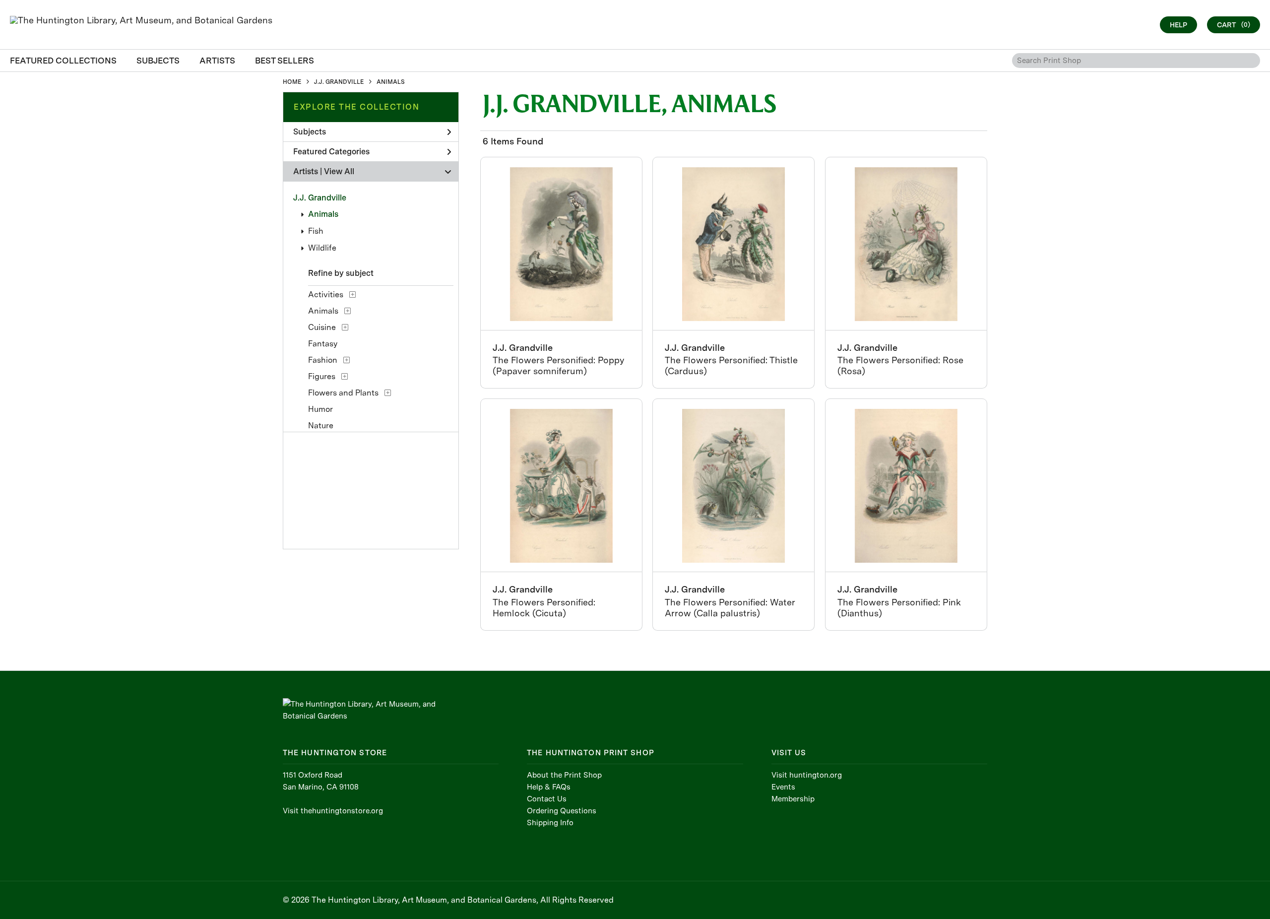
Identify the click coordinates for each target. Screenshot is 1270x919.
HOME (292, 81)
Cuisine (322, 327)
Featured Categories (331, 151)
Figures (321, 376)
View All (339, 171)
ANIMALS (391, 81)
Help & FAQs (549, 787)
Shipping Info (550, 822)
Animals (323, 214)
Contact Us (547, 798)
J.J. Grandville (319, 197)
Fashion (322, 360)
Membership (793, 798)
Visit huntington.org (806, 775)
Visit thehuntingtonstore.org (333, 810)
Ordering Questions (561, 810)
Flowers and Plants (343, 392)
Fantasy (322, 343)
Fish (315, 231)
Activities (325, 294)
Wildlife (322, 248)
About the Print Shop (564, 775)
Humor (320, 409)
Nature (320, 425)
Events (783, 787)
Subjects (309, 131)
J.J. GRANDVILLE (339, 81)
